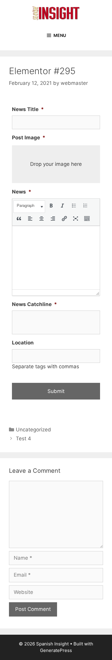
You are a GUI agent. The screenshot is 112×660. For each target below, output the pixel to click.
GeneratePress (56, 650)
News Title (28, 109)
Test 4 (23, 438)
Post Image (28, 138)
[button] (29, 206)
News (21, 192)
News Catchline (34, 304)
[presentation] (29, 207)
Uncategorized (33, 430)
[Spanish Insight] (56, 13)
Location (23, 343)
